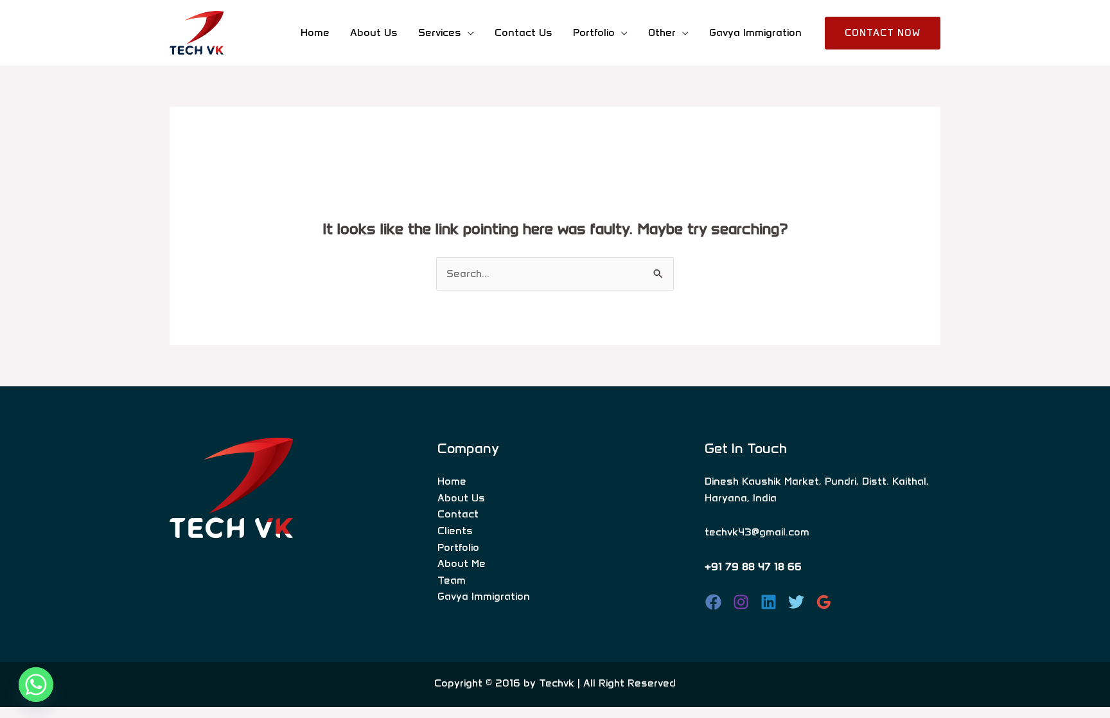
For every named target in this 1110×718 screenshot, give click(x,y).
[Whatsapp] (36, 684)
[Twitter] (796, 602)
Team (451, 580)
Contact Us (523, 32)
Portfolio (458, 547)
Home (315, 32)
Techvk (556, 683)
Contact (458, 514)
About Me (461, 563)
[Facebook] (713, 602)
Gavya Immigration (755, 32)
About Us (374, 32)
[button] (882, 33)
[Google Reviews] (824, 602)
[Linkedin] (768, 602)
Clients (455, 531)
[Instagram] (741, 602)
